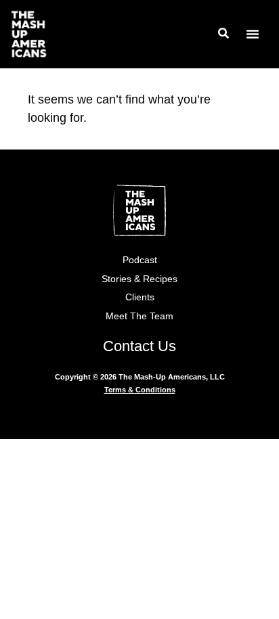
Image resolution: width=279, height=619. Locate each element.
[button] (252, 34)
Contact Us (139, 346)
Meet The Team (139, 316)
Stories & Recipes (139, 278)
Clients (139, 297)
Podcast (140, 259)
